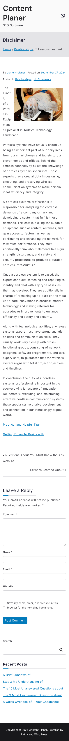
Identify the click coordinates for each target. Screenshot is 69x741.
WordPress (40, 734)
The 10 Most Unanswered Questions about (33, 688)
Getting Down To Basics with (23, 434)
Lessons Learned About (46, 470)
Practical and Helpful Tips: (21, 424)
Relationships (23, 79)
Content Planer (38, 729)
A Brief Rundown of (17, 675)
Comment (10, 514)
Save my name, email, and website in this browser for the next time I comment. (32, 605)
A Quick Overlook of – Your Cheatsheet (31, 702)
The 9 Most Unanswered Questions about (32, 695)
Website (8, 586)
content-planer (16, 72)
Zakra (24, 734)
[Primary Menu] (63, 15)
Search (7, 641)
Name (7, 552)
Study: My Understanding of (23, 681)
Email (7, 569)
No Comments (42, 79)
